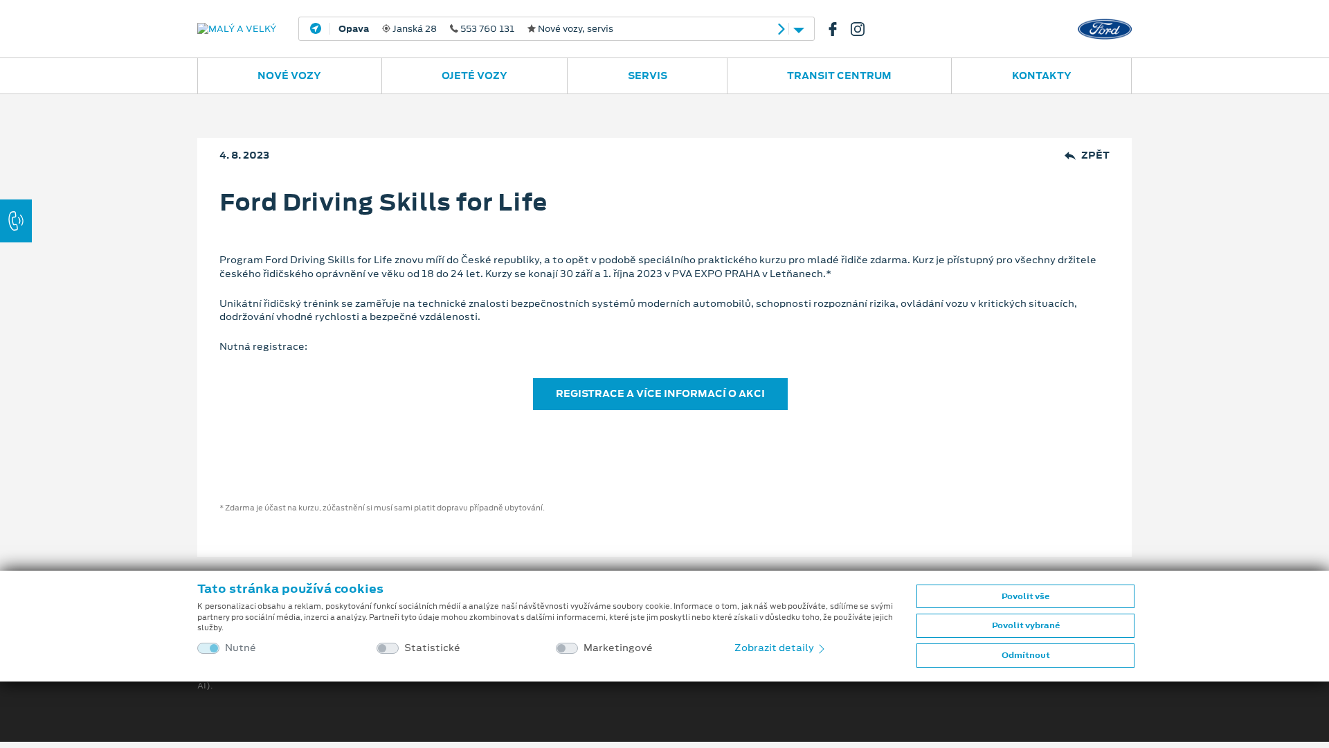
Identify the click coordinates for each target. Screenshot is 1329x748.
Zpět (1095, 155)
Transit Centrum (839, 75)
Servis (647, 75)
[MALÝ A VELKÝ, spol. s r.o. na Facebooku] (838, 29)
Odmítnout (1026, 655)
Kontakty (1042, 75)
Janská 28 (475, 29)
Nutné (240, 647)
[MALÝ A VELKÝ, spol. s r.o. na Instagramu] (863, 29)
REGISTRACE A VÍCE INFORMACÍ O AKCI (660, 393)
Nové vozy (289, 75)
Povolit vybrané (1026, 625)
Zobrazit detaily (775, 647)
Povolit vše (1025, 596)
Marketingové (618, 647)
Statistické (432, 647)
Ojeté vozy (474, 75)
